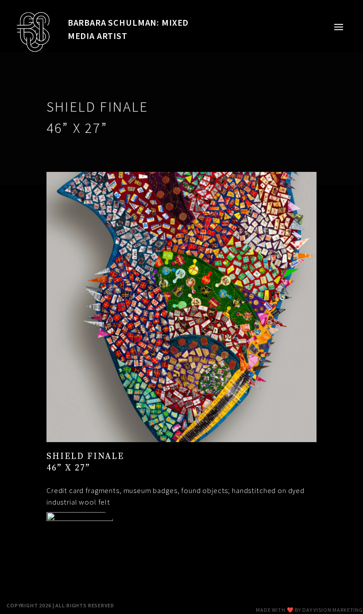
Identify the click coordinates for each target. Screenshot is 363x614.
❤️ (290, 609)
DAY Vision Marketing (332, 609)
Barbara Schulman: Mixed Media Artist (128, 29)
